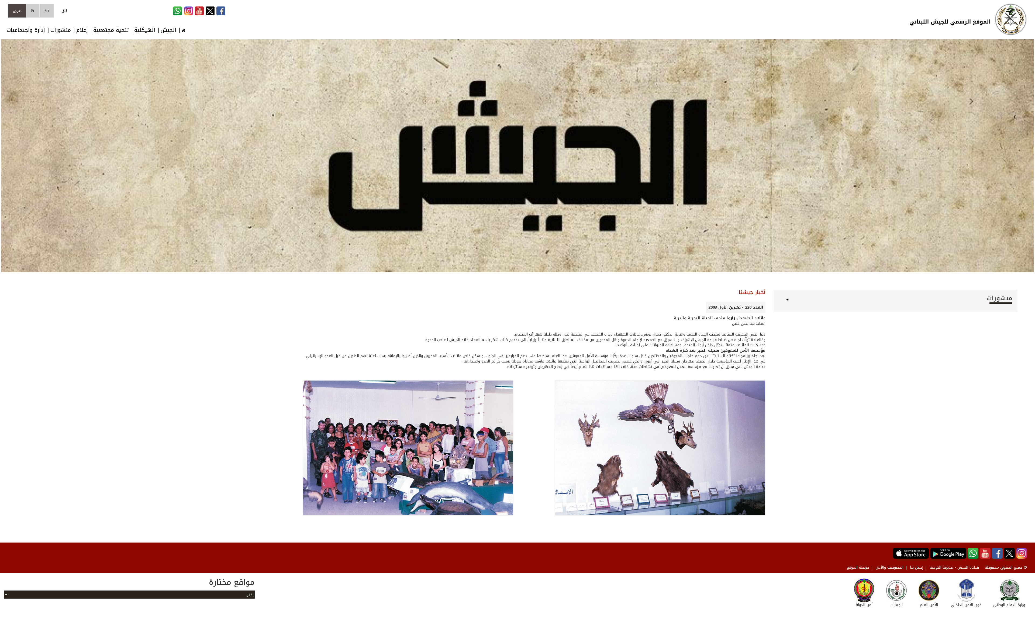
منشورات (60, 30)
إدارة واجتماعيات (26, 30)
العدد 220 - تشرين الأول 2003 (735, 307)
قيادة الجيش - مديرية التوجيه (954, 567)
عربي (17, 10)
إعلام (82, 30)
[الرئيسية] (1011, 19)
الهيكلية (144, 30)
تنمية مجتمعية (111, 30)
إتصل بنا (916, 567)
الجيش (168, 30)
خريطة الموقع (858, 567)
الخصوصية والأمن (889, 567)
